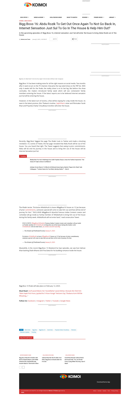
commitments (30, 210)
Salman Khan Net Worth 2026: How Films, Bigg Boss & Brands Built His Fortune (52, 359)
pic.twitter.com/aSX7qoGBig (51, 226)
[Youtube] (35, 384)
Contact (99, 390)
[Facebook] (20, 326)
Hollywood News (56, 17)
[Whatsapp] (27, 326)
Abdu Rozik (27, 330)
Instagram (40, 301)
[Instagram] (27, 384)
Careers (104, 390)
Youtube (55, 301)
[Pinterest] (29, 384)
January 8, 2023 (50, 242)
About (94, 390)
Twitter (48, 301)
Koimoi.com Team (25, 39)
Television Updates (24, 332)
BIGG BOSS (28, 21)
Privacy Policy (114, 390)
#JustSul (42, 223)
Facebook (31, 301)
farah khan (50, 330)
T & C (109, 390)
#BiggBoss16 (36, 223)
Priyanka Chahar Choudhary (62, 330)
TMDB (22, 392)
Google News (65, 301)
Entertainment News (25, 355)
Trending (33, 332)
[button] (74, 39)
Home (21, 21)
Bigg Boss (34, 330)
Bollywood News (70, 355)
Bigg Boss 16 (42, 330)
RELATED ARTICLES (26, 338)
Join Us (55, 39)
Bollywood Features (48, 355)
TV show (56, 390)
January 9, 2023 (50, 231)
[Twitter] (23, 326)
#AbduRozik (39, 225)
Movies (50, 390)
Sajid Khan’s (60, 103)
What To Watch (72, 17)
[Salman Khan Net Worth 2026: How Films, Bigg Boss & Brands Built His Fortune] (52, 349)
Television (73, 330)
